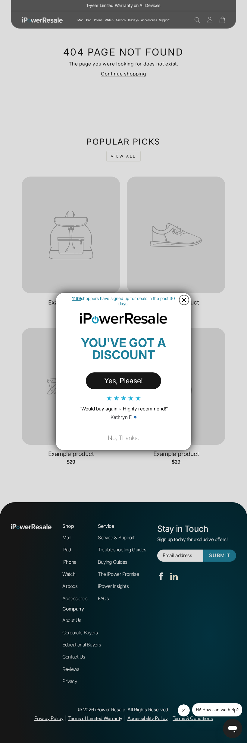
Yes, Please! (123, 380)
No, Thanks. (123, 438)
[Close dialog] (184, 300)
